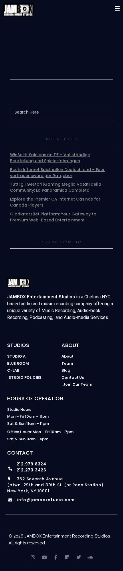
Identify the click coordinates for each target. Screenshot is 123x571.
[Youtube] (44, 557)
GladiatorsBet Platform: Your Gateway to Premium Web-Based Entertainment (53, 217)
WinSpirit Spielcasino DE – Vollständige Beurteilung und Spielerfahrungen (50, 158)
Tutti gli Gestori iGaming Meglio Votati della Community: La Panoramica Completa (55, 187)
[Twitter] (78, 557)
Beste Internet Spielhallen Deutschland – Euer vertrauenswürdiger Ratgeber (57, 173)
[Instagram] (33, 557)
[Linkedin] (67, 557)
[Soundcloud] (90, 557)
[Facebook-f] (55, 557)
